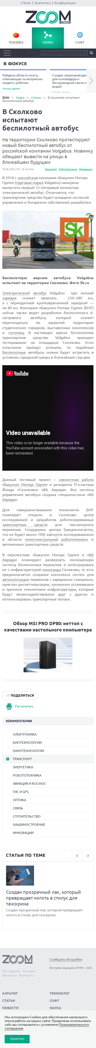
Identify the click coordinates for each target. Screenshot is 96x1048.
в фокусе (15, 63)
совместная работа (76, 479)
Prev (77, 855)
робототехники (74, 539)
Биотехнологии (27, 742)
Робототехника (68, 169)
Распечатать (24, 706)
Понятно (17, 1038)
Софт (80, 42)
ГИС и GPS (20, 792)
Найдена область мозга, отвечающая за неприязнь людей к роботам (22, 81)
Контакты (26, 975)
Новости (10, 1008)
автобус (40, 293)
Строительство (27, 816)
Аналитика (42, 3)
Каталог (10, 993)
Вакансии (9, 975)
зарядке (9, 298)
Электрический (16, 293)
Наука (48, 42)
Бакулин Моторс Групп (25, 484)
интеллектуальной (41, 539)
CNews (26, 3)
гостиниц (16, 333)
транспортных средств (24, 524)
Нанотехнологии (28, 751)
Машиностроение (29, 824)
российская (28, 178)
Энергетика (23, 767)
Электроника (25, 734)
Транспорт (51, 169)
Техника (16, 42)
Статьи (36, 97)
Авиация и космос (29, 783)
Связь (18, 808)
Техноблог (60, 993)
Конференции (65, 3)
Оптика (19, 800)
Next (91, 81)
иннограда (51, 569)
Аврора (8, 499)
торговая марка (29, 182)
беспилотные (14, 352)
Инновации (86, 169)
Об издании (11, 971)
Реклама (29, 971)
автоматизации (15, 579)
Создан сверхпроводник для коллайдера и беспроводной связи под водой (71, 83)
